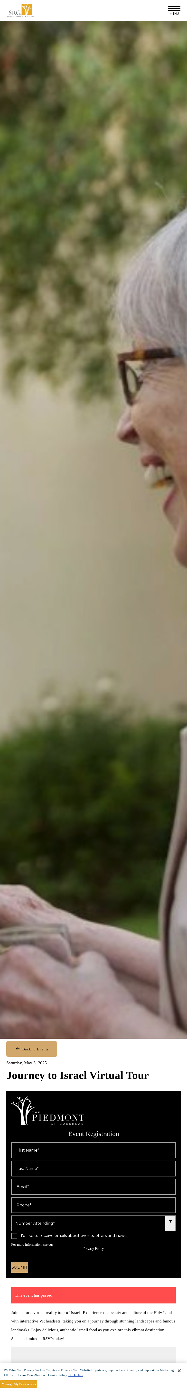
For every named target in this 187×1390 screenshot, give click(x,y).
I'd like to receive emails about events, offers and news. (74, 1236)
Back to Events (35, 1049)
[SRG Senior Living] (26, 10)
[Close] (179, 1370)
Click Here (75, 1375)
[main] (93, 1376)
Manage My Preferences (19, 1384)
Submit (19, 1267)
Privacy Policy (94, 1249)
